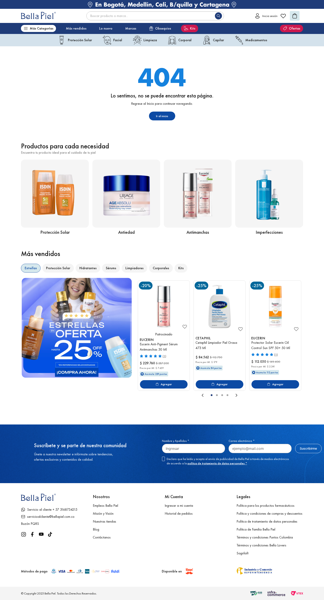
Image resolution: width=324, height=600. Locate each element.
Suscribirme (308, 448)
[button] (211, 395)
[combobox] (155, 15)
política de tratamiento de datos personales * (217, 463)
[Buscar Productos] (219, 16)
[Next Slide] (268, 395)
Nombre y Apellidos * (175, 441)
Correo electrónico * (242, 441)
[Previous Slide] (171, 395)
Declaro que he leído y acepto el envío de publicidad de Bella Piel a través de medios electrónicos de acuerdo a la (228, 461)
